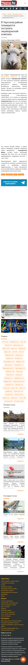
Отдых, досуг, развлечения (8, 612)
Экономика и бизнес (6, 610)
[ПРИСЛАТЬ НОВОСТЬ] (23, 659)
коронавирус (9, 361)
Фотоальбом (5, 618)
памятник (9, 375)
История (3, 585)
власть (6, 348)
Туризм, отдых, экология (7, 590)
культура (8, 365)
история (18, 358)
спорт (21, 388)
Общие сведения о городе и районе (10, 581)
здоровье (9, 355)
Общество (3, 608)
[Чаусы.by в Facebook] (13, 8)
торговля (8, 394)
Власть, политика (5, 606)
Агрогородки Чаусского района (9, 588)
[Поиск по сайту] (25, 8)
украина (14, 398)
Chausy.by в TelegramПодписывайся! (10, 183)
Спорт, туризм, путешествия (8, 614)
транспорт (18, 394)
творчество (18, 391)
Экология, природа (6, 616)
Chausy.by (14, 659)
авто (4, 342)
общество (10, 371)
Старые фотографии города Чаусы (10, 628)
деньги (7, 352)
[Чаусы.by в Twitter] (16, 8)
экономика (18, 401)
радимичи (9, 384)
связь (14, 388)
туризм (6, 398)
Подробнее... (21, 434)
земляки (19, 355)
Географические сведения (7, 583)
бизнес (8, 345)
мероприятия (8, 368)
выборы (22, 348)
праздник (8, 378)
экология (8, 401)
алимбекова (14, 342)
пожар (18, 375)
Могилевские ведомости (9, 77)
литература (18, 365)
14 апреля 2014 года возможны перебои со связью (15, 326)
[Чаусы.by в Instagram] (20, 8)
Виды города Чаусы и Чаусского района (11, 621)
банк (23, 342)
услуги (22, 398)
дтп (15, 352)
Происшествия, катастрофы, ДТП (9, 603)
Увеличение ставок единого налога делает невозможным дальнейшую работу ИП (15, 311)
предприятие (18, 378)
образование (19, 368)
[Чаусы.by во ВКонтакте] (7, 8)
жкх (21, 352)
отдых (19, 371)
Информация (4, 594)
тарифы (8, 391)
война (13, 348)
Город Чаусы (5, 579)
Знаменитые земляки (6, 586)
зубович (9, 358)
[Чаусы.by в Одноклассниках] (10, 8)
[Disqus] (14, 239)
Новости (3, 598)
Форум (2, 596)
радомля (18, 384)
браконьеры (18, 345)
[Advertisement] (14, 129)
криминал (20, 361)
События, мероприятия (7, 601)
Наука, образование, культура (8, 605)
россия (6, 388)
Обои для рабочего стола (7, 630)
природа (7, 381)
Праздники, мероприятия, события (10, 622)
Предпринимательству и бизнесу (9, 592)
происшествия (18, 381)
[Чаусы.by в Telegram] (2, 8)
